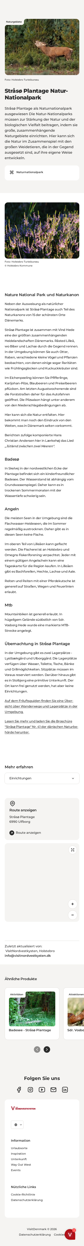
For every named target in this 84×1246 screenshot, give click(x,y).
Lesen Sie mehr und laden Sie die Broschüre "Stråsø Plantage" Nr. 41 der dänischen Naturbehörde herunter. (41, 726)
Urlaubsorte (19, 1148)
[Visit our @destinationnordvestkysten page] (41, 1089)
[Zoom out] (72, 915)
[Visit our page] (18, 1089)
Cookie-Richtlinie (23, 1194)
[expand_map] (72, 850)
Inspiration (18, 1153)
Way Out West (21, 1164)
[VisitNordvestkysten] (23, 1108)
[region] (42, 882)
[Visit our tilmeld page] (53, 1089)
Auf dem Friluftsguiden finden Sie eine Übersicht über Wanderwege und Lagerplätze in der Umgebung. (41, 706)
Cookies (59, 1234)
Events (16, 1170)
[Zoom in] (72, 904)
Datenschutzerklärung (27, 1200)
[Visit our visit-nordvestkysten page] (65, 1089)
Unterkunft (19, 1159)
